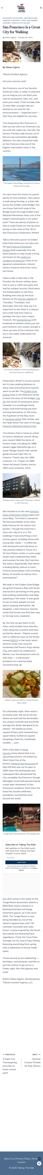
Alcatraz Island (13, 419)
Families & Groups (11, 20)
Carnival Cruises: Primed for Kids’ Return (32, 1060)
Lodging (7, 23)
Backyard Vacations (13, 18)
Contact (21, 1162)
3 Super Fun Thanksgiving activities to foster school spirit (10, 1063)
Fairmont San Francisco (23, 763)
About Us (9, 1158)
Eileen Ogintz (10, 37)
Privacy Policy (22, 1158)
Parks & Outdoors (21, 23)
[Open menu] (2, 7)
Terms (35, 1158)
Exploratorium (24, 319)
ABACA (14, 640)
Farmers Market (26, 299)
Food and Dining (29, 20)
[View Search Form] (41, 8)
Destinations (30, 18)
